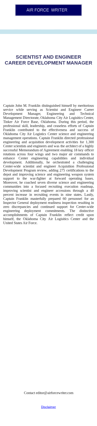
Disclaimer (48, 407)
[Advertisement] (48, 308)
